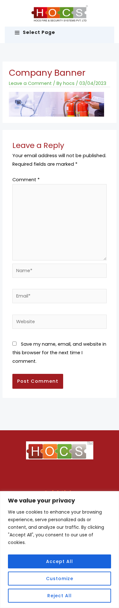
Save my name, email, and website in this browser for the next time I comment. (59, 352)
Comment (26, 179)
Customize (59, 578)
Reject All (59, 595)
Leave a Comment (30, 83)
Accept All (59, 561)
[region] (59, 549)
